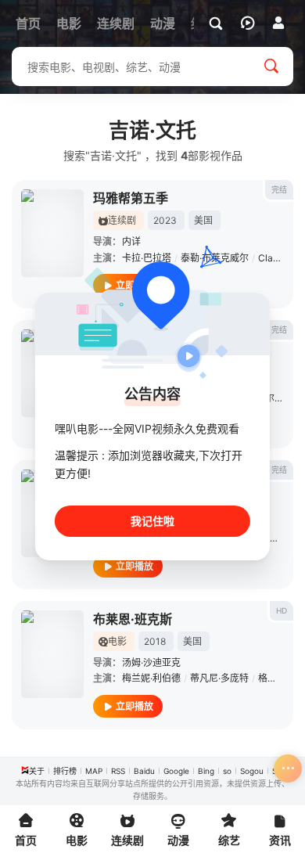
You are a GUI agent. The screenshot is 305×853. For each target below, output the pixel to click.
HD (281, 610)
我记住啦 (152, 520)
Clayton (275, 258)
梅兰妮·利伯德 (151, 678)
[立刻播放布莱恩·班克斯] (52, 654)
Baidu (144, 771)
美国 (203, 220)
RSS (118, 771)
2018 (155, 641)
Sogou (252, 771)
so (227, 771)
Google (176, 771)
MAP (93, 771)
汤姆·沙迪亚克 (151, 662)
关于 (37, 771)
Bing (206, 771)
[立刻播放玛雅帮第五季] (52, 233)
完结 (279, 189)
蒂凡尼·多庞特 (219, 678)
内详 (131, 241)
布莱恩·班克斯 (132, 619)
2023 (165, 220)
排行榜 (65, 771)
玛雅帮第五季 (130, 198)
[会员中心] (278, 23)
